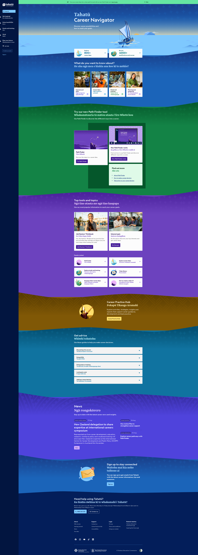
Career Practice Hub (114, 319)
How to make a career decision (122, 178)
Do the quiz (115, 245)
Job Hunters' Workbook (84, 247)
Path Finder (115, 2)
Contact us (95, 511)
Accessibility (95, 529)
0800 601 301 (81, 511)
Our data (76, 531)
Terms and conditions (115, 526)
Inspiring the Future (131, 528)
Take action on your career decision (124, 180)
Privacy (111, 524)
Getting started (78, 526)
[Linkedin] (93, 539)
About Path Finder (119, 175)
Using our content (114, 529)
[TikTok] (88, 539)
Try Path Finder (82, 161)
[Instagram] (80, 539)
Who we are (77, 524)
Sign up (110, 484)
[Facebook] (75, 539)
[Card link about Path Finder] (91, 147)
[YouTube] (84, 539)
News (76, 447)
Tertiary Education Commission (131, 524)
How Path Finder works (119, 159)
